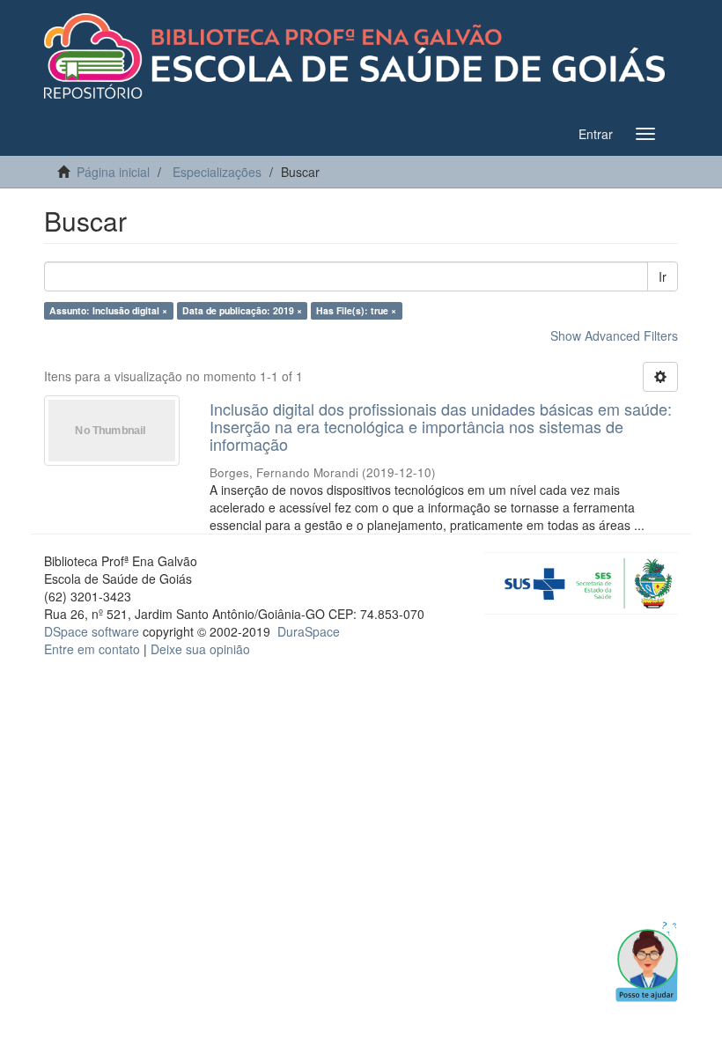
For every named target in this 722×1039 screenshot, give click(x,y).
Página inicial (113, 172)
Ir (663, 276)
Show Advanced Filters (614, 335)
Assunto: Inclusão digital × (108, 310)
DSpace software (91, 631)
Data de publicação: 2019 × (242, 310)
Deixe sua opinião (200, 649)
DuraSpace (308, 631)
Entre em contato (92, 649)
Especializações (217, 172)
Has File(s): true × (356, 310)
